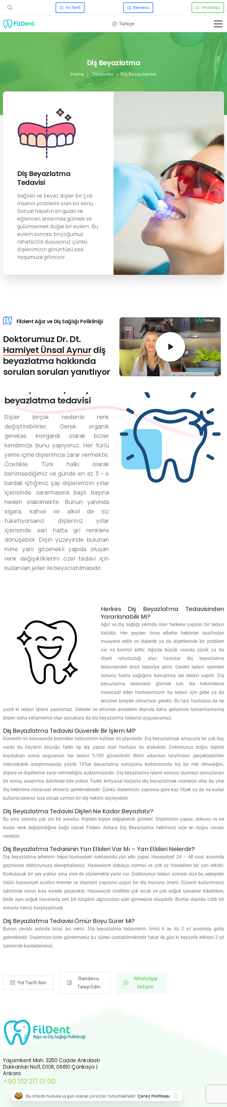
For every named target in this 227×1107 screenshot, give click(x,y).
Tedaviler (103, 74)
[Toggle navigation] (218, 24)
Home (77, 74)
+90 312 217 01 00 (29, 1081)
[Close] (176, 1096)
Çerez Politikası (153, 1096)
